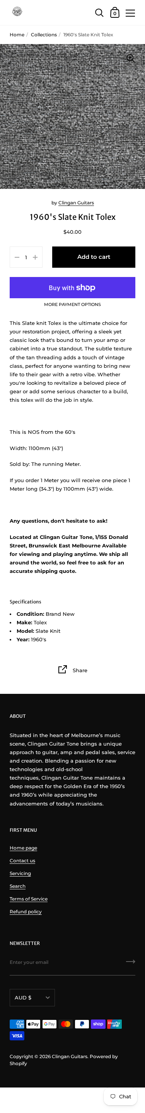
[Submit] (130, 964)
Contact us (22, 860)
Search (18, 886)
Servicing (20, 873)
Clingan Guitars (76, 203)
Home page (23, 848)
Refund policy (26, 911)
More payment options (72, 304)
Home (17, 34)
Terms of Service (29, 899)
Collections (44, 34)
